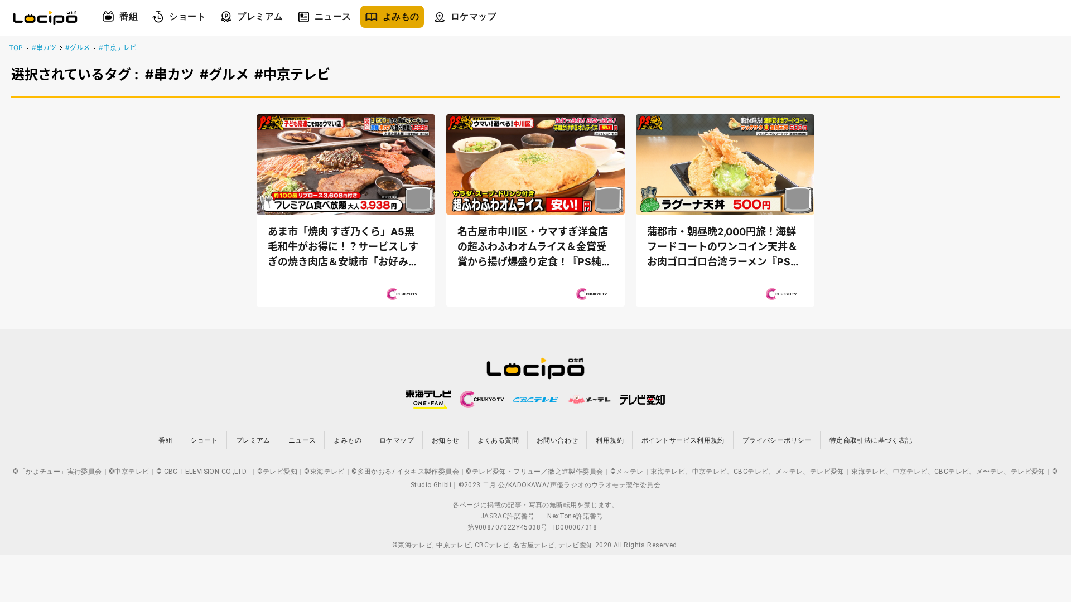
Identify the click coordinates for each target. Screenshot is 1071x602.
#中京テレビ (118, 47)
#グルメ (77, 47)
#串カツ (44, 47)
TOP (16, 47)
